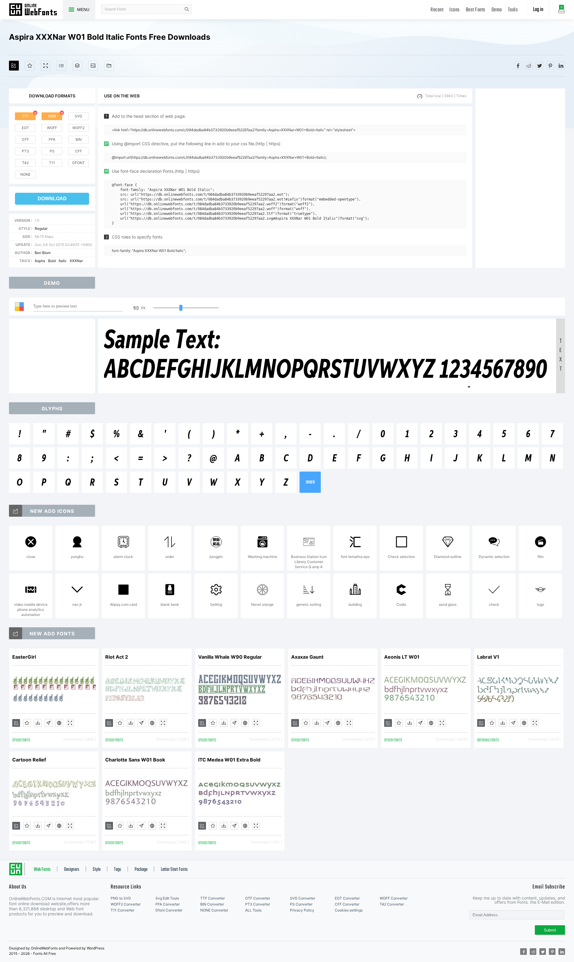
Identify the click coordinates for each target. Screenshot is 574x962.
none (25, 174)
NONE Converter (214, 910)
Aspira (40, 261)
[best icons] (15, 633)
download (52, 198)
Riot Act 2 (116, 657)
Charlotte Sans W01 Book (135, 760)
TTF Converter (212, 898)
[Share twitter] (540, 65)
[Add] (14, 66)
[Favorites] (30, 66)
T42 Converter (392, 904)
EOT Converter (347, 898)
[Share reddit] (529, 65)
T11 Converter (122, 910)
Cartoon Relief (29, 760)
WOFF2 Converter (126, 904)
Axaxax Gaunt (307, 657)
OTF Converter (257, 898)
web (52, 116)
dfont (78, 162)
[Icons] (93, 66)
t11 (52, 162)
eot (25, 128)
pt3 (25, 151)
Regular (41, 228)
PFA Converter (167, 904)
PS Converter (301, 904)
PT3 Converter (257, 904)
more (310, 482)
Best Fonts (476, 10)
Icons (454, 10)
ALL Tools (253, 910)
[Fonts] (109, 66)
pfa (52, 139)
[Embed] (59, 723)
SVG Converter (302, 898)
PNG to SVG (121, 898)
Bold (52, 261)
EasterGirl (24, 657)
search (186, 9)
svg (78, 116)
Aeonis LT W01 (401, 657)
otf (25, 139)
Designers (71, 870)
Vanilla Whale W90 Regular (230, 657)
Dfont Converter (168, 910)
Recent (436, 10)
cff (78, 151)
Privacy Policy (302, 910)
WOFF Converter (393, 898)
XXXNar (76, 261)
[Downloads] (38, 723)
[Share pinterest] (550, 65)
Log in (538, 9)
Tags (117, 870)
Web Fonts (42, 870)
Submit (550, 930)
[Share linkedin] (561, 65)
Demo (496, 10)
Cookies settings (349, 910)
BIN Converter (212, 904)
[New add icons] (15, 511)
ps (52, 151)
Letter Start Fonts (174, 870)
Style (96, 870)
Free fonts (36, 10)
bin (79, 139)
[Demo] (46, 66)
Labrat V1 (488, 657)
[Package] (77, 66)
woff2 (78, 128)
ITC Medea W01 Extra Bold (229, 760)
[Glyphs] (61, 66)
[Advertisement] (520, 178)
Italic (63, 261)
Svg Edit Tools (167, 898)
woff (52, 128)
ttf (25, 116)
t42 (25, 162)
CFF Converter (347, 904)
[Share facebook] (518, 65)
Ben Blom (43, 252)
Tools (513, 10)
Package (141, 870)
